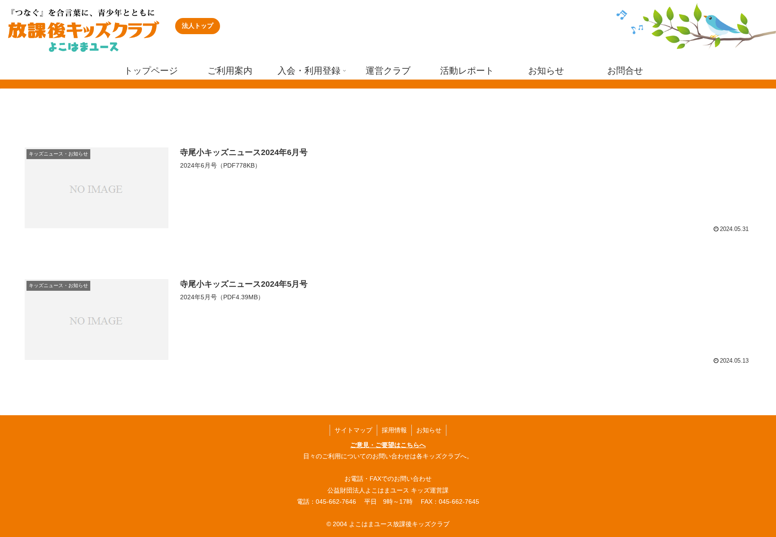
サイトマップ (353, 430)
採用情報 (394, 430)
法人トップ (197, 25)
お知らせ (428, 430)
